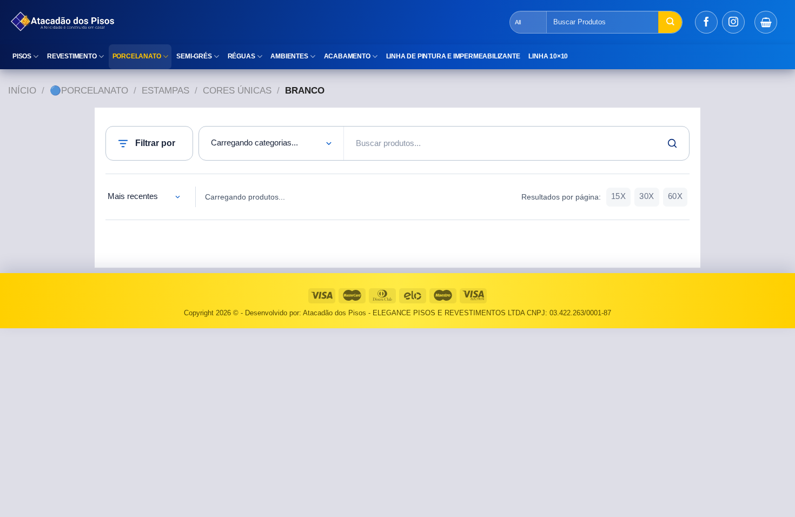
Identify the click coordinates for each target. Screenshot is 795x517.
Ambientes (289, 56)
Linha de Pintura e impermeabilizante (453, 56)
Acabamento (347, 56)
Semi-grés (193, 56)
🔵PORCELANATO (89, 90)
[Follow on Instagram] (733, 22)
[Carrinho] (765, 22)
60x (675, 196)
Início (22, 90)
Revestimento (72, 56)
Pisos (21, 56)
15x (618, 196)
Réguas (241, 56)
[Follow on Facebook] (706, 22)
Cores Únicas (237, 90)
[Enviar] (670, 22)
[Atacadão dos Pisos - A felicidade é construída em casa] (197, 22)
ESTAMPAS (165, 90)
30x (646, 196)
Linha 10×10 (548, 56)
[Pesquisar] (672, 143)
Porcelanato (136, 56)
